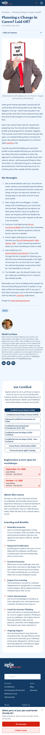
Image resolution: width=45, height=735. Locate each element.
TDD (14, 243)
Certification (9, 687)
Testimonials (9, 697)
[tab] (22, 410)
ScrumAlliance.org (8, 358)
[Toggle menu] (41, 3)
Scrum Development (25, 240)
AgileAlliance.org (25, 358)
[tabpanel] (22, 552)
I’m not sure (21, 724)
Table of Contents (10, 33)
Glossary (33, 690)
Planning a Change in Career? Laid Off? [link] (26, 12)
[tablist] (22, 430)
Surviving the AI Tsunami (14, 690)
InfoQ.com (35, 356)
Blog (32, 687)
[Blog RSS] (36, 3)
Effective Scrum (10, 693)
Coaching (10, 143)
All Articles (6, 12)
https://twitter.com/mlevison (17, 253)
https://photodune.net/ (20, 300)
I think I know (21, 730)
